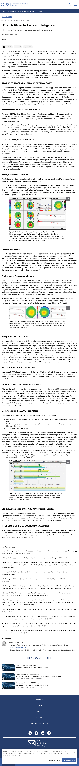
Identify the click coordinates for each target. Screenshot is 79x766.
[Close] (74, 752)
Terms (39, 706)
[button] (8, 547)
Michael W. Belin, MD (16, 643)
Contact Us (42, 743)
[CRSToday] (14, 4)
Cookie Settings (54, 760)
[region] (39, 756)
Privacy (39, 700)
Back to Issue (7, 17)
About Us (40, 718)
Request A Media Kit (39, 723)
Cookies (39, 712)
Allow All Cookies (69, 760)
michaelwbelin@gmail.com (18, 647)
